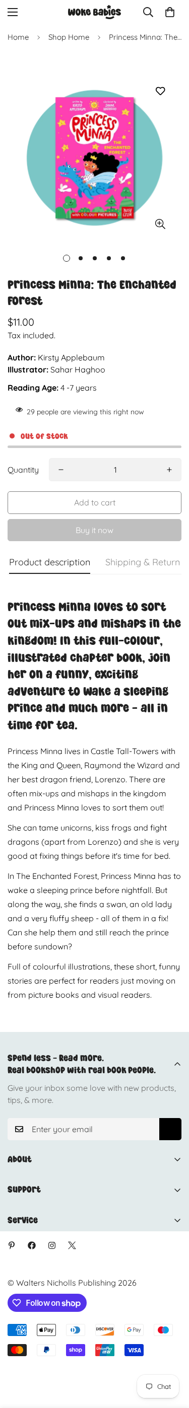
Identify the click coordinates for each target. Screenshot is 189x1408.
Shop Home (68, 37)
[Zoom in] (160, 224)
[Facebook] (32, 1245)
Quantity (23, 470)
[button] (169, 12)
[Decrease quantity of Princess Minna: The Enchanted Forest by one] (61, 470)
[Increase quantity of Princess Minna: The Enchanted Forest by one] (169, 470)
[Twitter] (72, 1245)
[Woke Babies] (94, 12)
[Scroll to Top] (171, 1355)
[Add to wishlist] (160, 91)
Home (18, 37)
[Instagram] (52, 1245)
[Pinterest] (12, 1245)
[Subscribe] (170, 1129)
